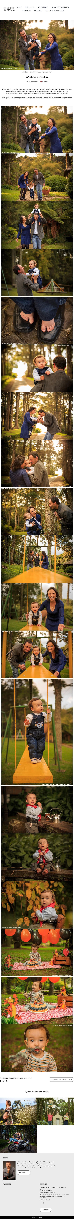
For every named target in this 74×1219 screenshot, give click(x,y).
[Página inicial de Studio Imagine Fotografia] (9, 9)
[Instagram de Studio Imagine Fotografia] (43, 1203)
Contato (45, 1209)
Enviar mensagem (47, 1190)
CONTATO (38, 10)
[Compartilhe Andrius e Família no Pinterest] (6, 1081)
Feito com (37, 1217)
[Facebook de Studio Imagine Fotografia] (40, 1203)
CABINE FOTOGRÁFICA (60, 7)
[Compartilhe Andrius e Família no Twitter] (3, 1081)
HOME (19, 7)
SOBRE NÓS (26, 10)
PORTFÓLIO (29, 7)
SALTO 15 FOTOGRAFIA (55, 10)
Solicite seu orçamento (61, 1079)
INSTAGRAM (43, 7)
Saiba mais (23, 1172)
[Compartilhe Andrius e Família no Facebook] (0, 1081)
